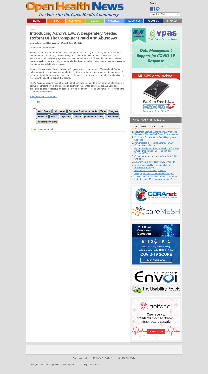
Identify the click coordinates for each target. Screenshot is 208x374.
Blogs (95, 21)
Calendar (114, 21)
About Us (153, 21)
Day (135, 127)
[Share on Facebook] (38, 103)
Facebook (153, 9)
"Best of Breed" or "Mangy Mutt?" (150, 170)
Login (33, 129)
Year (161, 127)
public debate (112, 116)
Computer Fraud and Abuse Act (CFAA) (87, 111)
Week (143, 127)
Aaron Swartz (44, 111)
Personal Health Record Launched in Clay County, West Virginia (154, 144)
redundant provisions (47, 122)
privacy (77, 116)
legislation (66, 116)
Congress (113, 111)
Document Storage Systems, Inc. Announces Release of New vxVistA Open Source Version (156, 133)
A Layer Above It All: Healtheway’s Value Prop (156, 162)
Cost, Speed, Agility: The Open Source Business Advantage (152, 166)
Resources (134, 21)
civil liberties (59, 111)
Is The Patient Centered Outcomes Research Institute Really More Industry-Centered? (155, 177)
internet (54, 116)
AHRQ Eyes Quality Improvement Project (154, 173)
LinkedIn (158, 9)
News (56, 21)
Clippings (75, 21)
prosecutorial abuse (93, 116)
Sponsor (172, 21)
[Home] (75, 16)
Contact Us (80, 358)
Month (152, 127)
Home (36, 21)
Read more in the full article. (43, 96)
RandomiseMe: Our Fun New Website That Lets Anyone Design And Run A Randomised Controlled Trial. (156, 151)
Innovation (42, 116)
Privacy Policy (102, 358)
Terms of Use (126, 358)
